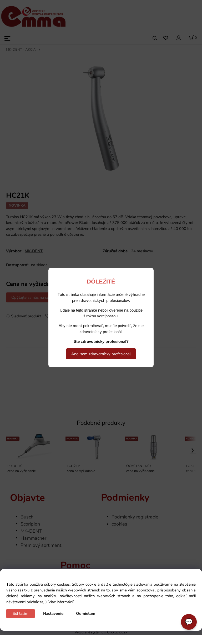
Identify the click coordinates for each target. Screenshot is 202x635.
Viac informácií (60, 602)
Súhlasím (20, 613)
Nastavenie (53, 613)
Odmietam (85, 613)
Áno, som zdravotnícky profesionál (101, 353)
